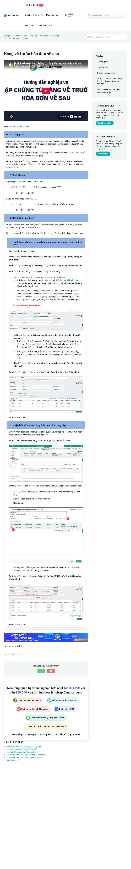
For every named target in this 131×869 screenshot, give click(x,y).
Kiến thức (29, 25)
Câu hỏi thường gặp (34, 15)
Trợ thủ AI (35, 5)
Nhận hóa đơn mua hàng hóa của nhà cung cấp (108, 90)
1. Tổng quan (102, 62)
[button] (46, 134)
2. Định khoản (102, 67)
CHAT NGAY (103, 154)
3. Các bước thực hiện (106, 73)
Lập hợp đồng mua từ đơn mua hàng (22, 752)
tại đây (26, 126)
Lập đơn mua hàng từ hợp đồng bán (22, 749)
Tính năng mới (52, 15)
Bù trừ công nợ (13, 760)
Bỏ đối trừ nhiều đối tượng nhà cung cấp (24, 746)
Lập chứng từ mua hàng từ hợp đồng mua (24, 757)
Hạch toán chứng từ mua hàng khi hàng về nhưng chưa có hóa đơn (109, 81)
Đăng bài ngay (104, 123)
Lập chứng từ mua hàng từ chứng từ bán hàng (26, 754)
